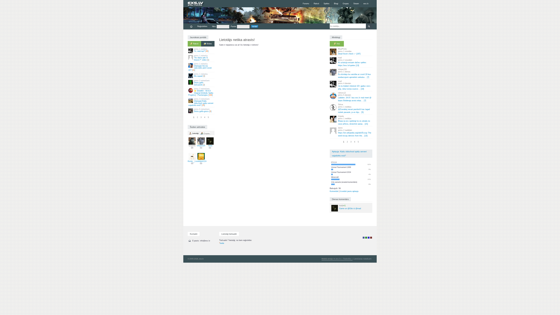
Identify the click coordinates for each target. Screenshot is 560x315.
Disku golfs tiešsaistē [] (202, 82)
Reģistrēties (202, 26)
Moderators (369, 238)
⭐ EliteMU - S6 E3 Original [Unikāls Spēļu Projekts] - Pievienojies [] (200, 92)
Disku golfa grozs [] (202, 110)
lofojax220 (201, 146)
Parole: (234, 26)
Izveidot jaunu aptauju (349, 191)
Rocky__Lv (192, 161)
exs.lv (366, 3)
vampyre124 (201, 161)
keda (210, 146)
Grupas (346, 3)
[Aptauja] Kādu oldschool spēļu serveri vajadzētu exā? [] (200, 102)
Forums (306, 3)
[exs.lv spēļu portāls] (197, 4)
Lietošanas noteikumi (362, 259)
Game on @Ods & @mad (350, 207)
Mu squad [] (201, 75)
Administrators (371, 238)
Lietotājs (364, 238)
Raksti (316, 3)
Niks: (214, 26)
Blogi (336, 3)
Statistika (347, 259)
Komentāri (334, 191)
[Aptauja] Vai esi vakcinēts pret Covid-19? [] (200, 67)
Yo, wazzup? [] (201, 50)
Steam (356, 3)
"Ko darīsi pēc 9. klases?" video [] (201, 58)
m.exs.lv (337, 259)
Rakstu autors (366, 238)
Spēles (326, 3)
